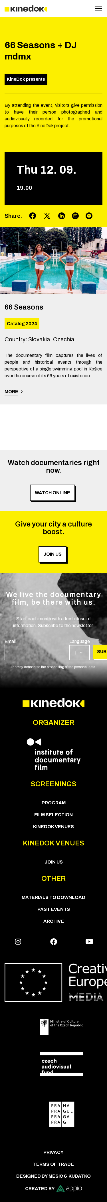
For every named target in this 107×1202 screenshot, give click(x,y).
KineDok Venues (53, 826)
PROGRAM (54, 802)
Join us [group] (52, 554)
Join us (54, 862)
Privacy (53, 1152)
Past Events (53, 909)
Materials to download (53, 897)
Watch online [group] (52, 492)
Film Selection (53, 814)
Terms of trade (53, 1164)
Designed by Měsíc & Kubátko (53, 1176)
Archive (53, 921)
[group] (35, 649)
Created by (40, 1188)
